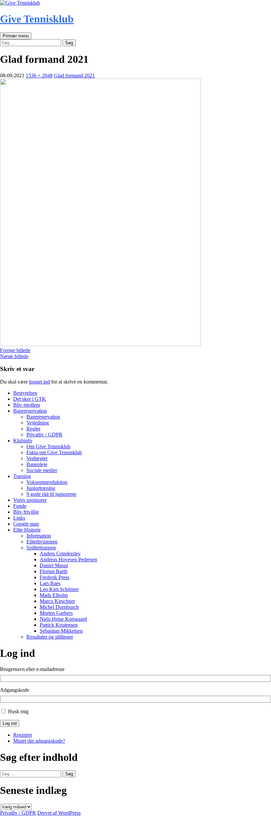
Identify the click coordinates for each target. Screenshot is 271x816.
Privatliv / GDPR (44, 434)
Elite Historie (27, 530)
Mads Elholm (54, 595)
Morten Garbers (56, 613)
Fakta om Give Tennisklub (54, 452)
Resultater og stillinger (49, 637)
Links (19, 518)
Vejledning (37, 423)
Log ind (10, 723)
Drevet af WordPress (59, 813)
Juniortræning (40, 488)
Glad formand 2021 (74, 75)
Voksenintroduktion (46, 482)
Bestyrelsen (25, 393)
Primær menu (16, 35)
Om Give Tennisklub (48, 446)
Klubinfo (22, 440)
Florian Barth (53, 571)
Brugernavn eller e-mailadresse (32, 669)
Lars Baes (50, 583)
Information (38, 535)
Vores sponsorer (30, 500)
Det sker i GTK (29, 399)
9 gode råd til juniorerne (51, 494)
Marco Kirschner (57, 601)
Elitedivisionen (42, 541)
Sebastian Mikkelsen (61, 631)
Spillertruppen (41, 547)
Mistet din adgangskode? (39, 741)
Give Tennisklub (37, 19)
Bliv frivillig (26, 512)
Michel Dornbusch (59, 607)
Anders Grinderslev (60, 553)
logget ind (39, 382)
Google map (26, 524)
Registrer (22, 735)
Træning (22, 476)
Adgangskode (14, 690)
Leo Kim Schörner (59, 589)
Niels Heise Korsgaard (63, 619)
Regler (33, 428)
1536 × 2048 (39, 75)
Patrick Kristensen (59, 625)
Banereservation (30, 411)
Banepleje (36, 464)
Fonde (19, 506)
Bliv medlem (26, 405)
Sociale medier (41, 470)
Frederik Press (54, 577)
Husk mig (18, 711)
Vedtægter (37, 458)
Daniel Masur (54, 565)
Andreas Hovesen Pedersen (68, 559)
